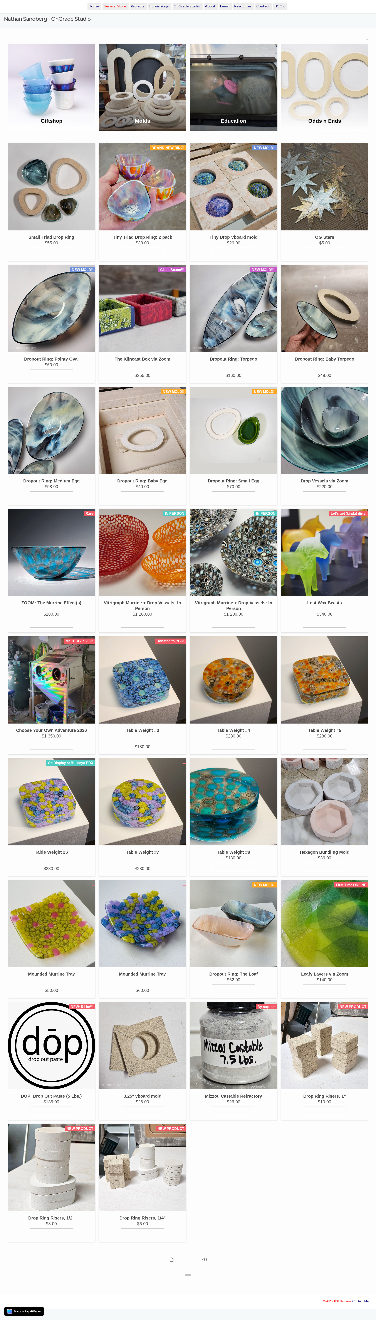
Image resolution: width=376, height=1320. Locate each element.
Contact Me (360, 1301)
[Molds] (142, 78)
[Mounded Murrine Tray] (51, 923)
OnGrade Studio (187, 6)
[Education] (233, 78)
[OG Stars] (324, 186)
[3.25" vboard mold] (142, 1045)
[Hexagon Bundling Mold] (324, 802)
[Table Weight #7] (142, 802)
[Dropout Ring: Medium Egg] (51, 430)
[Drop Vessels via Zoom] (324, 430)
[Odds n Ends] (324, 78)
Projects (137, 6)
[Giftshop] (51, 78)
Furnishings (159, 6)
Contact (263, 6)
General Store (115, 6)
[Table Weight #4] (233, 680)
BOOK (279, 6)
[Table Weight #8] (233, 802)
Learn (224, 6)
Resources (243, 6)
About (210, 6)
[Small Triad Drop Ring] (51, 186)
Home (94, 6)
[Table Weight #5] (324, 680)
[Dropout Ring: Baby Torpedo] (324, 308)
